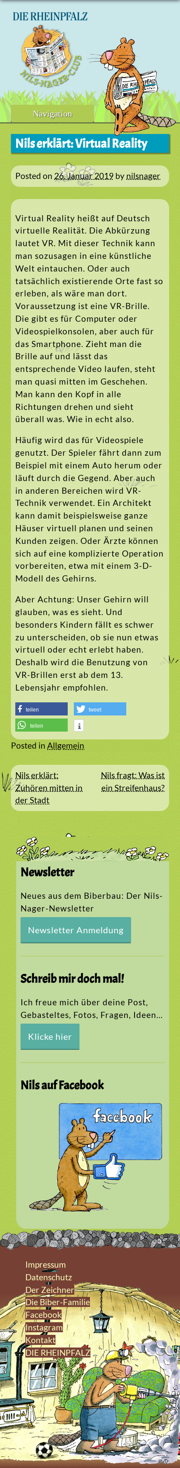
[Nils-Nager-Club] (50, 85)
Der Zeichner (49, 1290)
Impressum (45, 1264)
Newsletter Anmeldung (76, 930)
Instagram (44, 1327)
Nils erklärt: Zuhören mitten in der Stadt (49, 787)
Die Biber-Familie (57, 1302)
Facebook (43, 1315)
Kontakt (40, 1340)
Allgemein (65, 745)
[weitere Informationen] (78, 726)
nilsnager (143, 176)
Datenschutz (48, 1277)
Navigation (52, 113)
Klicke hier (50, 1036)
